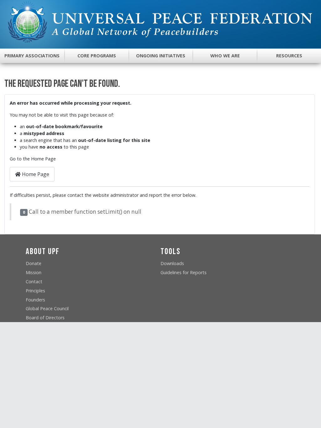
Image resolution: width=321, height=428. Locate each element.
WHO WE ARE (225, 56)
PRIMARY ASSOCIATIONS (32, 56)
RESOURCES (289, 56)
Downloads (172, 263)
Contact (34, 281)
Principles (35, 291)
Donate (33, 263)
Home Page (35, 174)
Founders (35, 300)
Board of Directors (45, 318)
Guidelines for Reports (183, 272)
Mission (33, 272)
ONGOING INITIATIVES (160, 56)
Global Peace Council (47, 308)
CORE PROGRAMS (96, 56)
